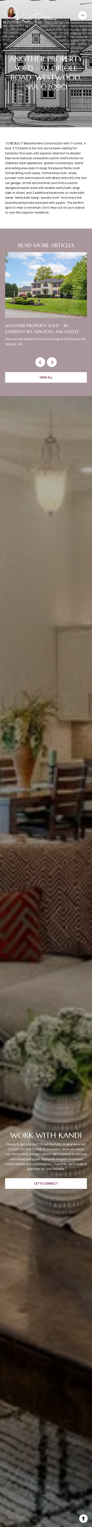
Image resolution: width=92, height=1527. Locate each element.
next (52, 362)
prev (40, 362)
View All (46, 377)
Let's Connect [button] (46, 1183)
